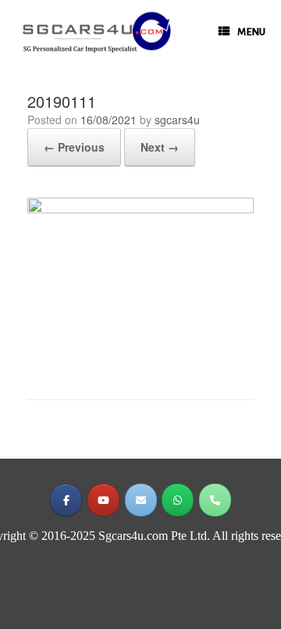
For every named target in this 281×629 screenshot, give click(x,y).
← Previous (74, 147)
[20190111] (140, 208)
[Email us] (141, 500)
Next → (159, 147)
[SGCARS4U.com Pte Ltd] (97, 31)
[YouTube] (103, 500)
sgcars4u (177, 119)
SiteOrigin (130, 598)
